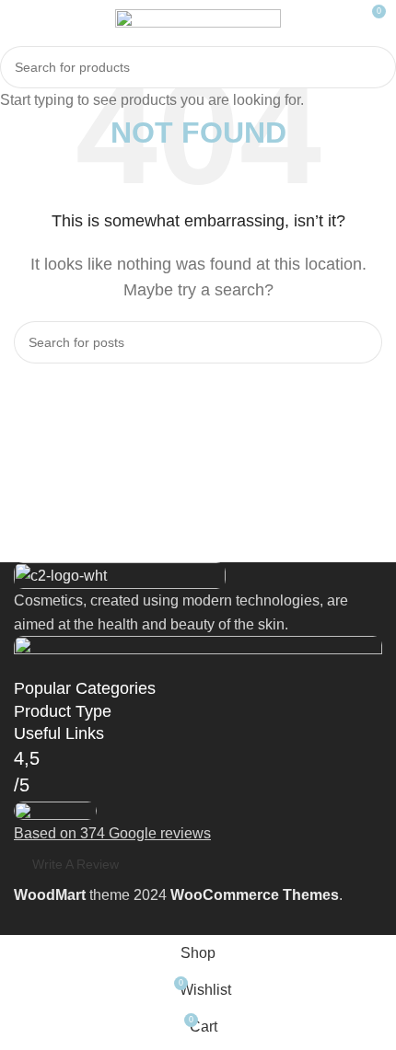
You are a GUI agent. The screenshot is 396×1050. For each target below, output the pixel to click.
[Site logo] (198, 17)
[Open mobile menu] (21, 18)
